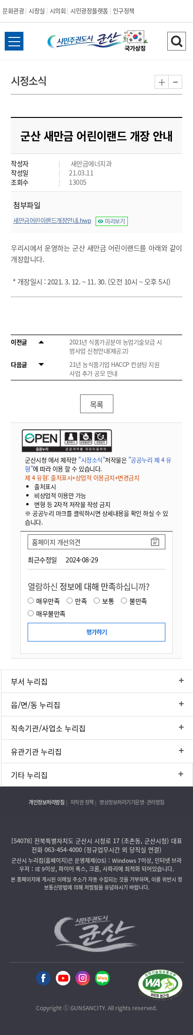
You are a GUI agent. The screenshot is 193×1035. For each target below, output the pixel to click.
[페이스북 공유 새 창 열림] (43, 978)
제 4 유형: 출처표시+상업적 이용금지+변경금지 (82, 477)
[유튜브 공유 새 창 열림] (63, 978)
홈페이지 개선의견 (56, 542)
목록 (97, 404)
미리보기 (115, 221)
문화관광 (13, 10)
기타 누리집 (29, 774)
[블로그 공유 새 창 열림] (102, 978)
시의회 (58, 10)
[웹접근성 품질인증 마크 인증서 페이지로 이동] (160, 986)
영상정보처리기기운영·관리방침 (131, 802)
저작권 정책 (82, 802)
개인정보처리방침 (46, 802)
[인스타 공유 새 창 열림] (82, 978)
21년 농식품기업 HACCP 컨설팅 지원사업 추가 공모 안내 (114, 369)
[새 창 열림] (66, 440)
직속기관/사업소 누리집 (48, 728)
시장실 (37, 10)
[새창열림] (135, 42)
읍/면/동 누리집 (35, 704)
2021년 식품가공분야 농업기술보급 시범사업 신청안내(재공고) (115, 346)
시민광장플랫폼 (89, 10)
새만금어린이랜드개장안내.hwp (52, 220)
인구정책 (123, 10)
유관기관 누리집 (36, 751)
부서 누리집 (29, 681)
